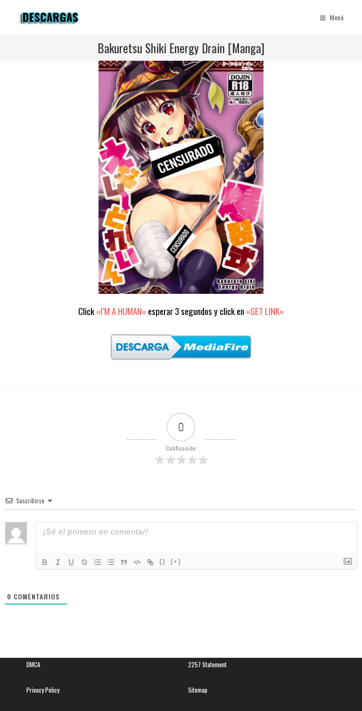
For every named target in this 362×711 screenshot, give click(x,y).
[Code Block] (137, 562)
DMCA (33, 664)
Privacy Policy (42, 690)
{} (162, 561)
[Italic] (58, 562)
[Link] (150, 562)
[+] (176, 561)
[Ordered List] (97, 562)
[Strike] (84, 562)
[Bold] (44, 562)
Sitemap (197, 690)
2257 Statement (207, 664)
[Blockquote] (124, 562)
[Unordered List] (110, 562)
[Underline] (71, 562)
